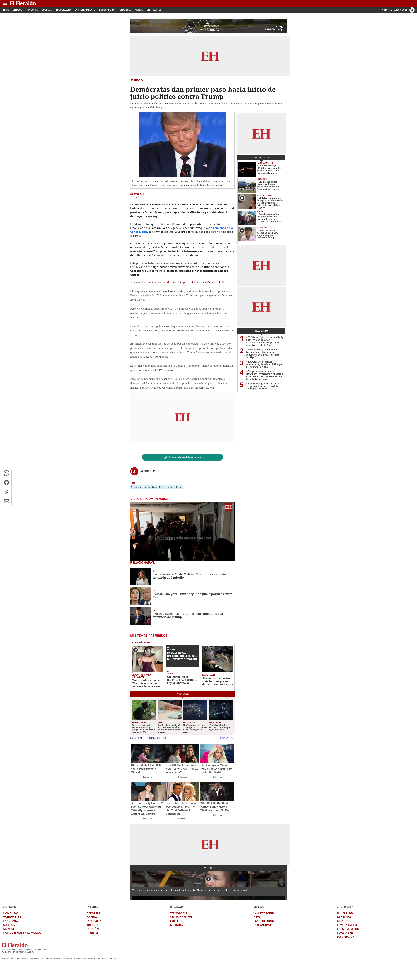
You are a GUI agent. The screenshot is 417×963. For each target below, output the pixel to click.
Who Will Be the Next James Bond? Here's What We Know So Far (214, 807)
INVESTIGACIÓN (263, 913)
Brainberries (147, 777)
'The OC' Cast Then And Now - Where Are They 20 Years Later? (181, 769)
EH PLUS (258, 906)
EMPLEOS (176, 921)
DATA (256, 917)
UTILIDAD (176, 906)
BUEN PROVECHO (348, 929)
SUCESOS (9, 925)
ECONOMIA (10, 921)
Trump (162, 487)
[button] (6, 473)
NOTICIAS (9, 906)
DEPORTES (93, 913)
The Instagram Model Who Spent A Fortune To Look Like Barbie (216, 769)
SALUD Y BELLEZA (181, 917)
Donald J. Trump (174, 487)
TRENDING (94, 925)
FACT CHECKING (263, 921)
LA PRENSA (344, 917)
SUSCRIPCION (346, 936)
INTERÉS (92, 906)
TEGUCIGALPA (12, 917)
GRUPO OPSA (345, 906)
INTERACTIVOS (262, 925)
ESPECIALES (94, 921)
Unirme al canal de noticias (184, 457)
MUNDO (8, 929)
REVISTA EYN (345, 933)
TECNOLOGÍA (178, 913)
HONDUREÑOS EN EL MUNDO (22, 933)
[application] (182, 531)
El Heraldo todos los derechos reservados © (25, 949)
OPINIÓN (93, 929)
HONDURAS (10, 913)
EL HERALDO (345, 913)
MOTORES (176, 925)
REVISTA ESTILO (347, 925)
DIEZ (340, 921)
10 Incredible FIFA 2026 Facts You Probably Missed (146, 769)
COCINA (92, 917)
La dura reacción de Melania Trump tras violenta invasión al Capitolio (183, 282)
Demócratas (136, 487)
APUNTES (93, 933)
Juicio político (151, 487)
